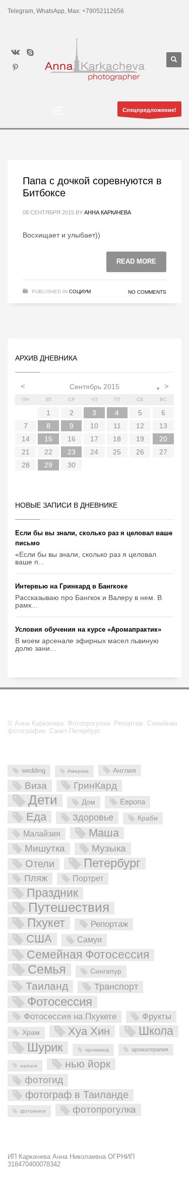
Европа (132, 801)
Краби (148, 818)
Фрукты (156, 1016)
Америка (78, 771)
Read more (136, 261)
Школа (156, 1031)
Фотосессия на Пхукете (70, 1016)
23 (72, 452)
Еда (36, 817)
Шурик (45, 1047)
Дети (42, 800)
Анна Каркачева (107, 212)
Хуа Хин (89, 1031)
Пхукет (46, 923)
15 (48, 439)
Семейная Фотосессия (88, 955)
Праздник (52, 893)
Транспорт (116, 987)
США (39, 939)
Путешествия (68, 908)
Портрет (88, 878)
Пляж (35, 878)
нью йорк (87, 1064)
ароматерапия (150, 1049)
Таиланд (47, 986)
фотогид (44, 1080)
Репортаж (109, 924)
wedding (33, 770)
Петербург (112, 864)
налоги (28, 1065)
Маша (104, 833)
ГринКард (95, 785)
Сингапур (105, 971)
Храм (31, 1032)
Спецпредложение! (149, 110)
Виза (36, 785)
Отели (39, 863)
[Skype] (30, 52)
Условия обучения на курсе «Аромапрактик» (88, 629)
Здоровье (93, 817)
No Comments (147, 292)
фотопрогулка (104, 1109)
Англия (124, 770)
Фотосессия (59, 1002)
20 (163, 439)
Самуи (89, 939)
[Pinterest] (15, 67)
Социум (80, 291)
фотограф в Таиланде (77, 1094)
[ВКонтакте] (15, 52)
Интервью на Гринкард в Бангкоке (71, 586)
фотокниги (33, 1111)
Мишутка (45, 848)
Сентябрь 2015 (94, 387)
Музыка (109, 848)
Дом (88, 802)
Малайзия (41, 833)
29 (48, 465)
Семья (47, 970)
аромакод (97, 1049)
